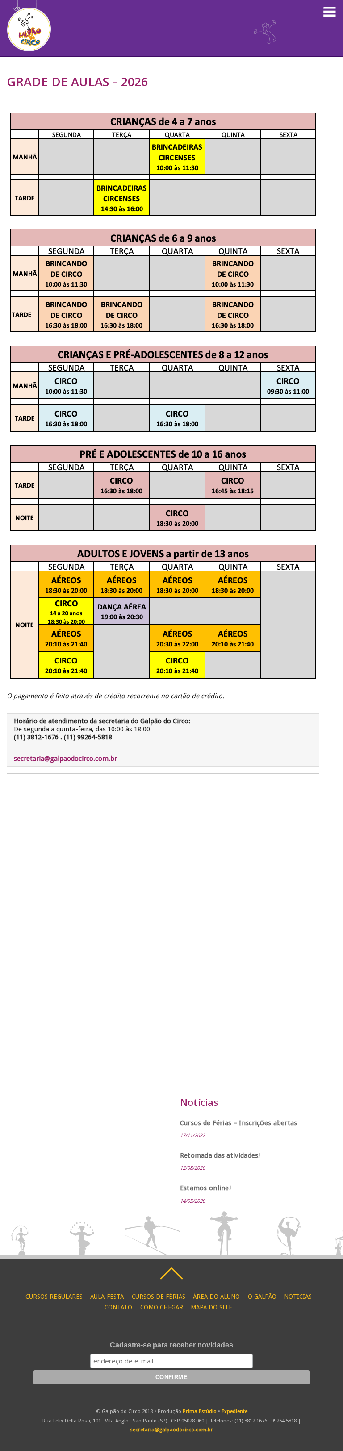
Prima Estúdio (200, 1411)
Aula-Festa (107, 1296)
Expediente (234, 1411)
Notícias (298, 1296)
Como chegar (161, 1307)
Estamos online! (205, 1188)
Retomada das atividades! (220, 1155)
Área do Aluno (216, 1296)
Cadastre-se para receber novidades (171, 1345)
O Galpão (262, 1296)
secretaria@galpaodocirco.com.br (65, 759)
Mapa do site (211, 1307)
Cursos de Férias (158, 1296)
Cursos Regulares (54, 1296)
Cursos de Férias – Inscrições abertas (238, 1123)
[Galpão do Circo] (29, 47)
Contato (118, 1307)
